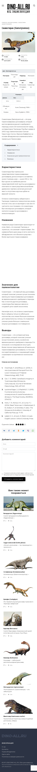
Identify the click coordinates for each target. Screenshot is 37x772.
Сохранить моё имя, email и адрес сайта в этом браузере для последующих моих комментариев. (19, 473)
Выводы (10, 159)
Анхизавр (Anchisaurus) (11, 658)
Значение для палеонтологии (18, 156)
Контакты (5, 749)
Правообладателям (8, 752)
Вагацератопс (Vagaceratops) (13, 513)
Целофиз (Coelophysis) (11, 599)
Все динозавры (12, 22)
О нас (4, 747)
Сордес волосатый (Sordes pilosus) (14, 543)
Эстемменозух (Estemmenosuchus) (14, 572)
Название (11, 153)
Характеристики (13, 150)
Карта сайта (6, 754)
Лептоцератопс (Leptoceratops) (14, 687)
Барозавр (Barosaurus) (10, 629)
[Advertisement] (18, 260)
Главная (4, 22)
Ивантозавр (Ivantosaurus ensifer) (14, 716)
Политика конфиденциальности (13, 757)
